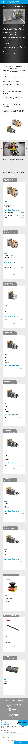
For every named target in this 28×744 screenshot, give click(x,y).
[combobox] (23, 2)
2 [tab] (13, 155)
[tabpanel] (14, 152)
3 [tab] (14, 155)
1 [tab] (11, 155)
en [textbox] (23, 2)
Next (26, 149)
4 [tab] (16, 155)
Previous (1, 149)
